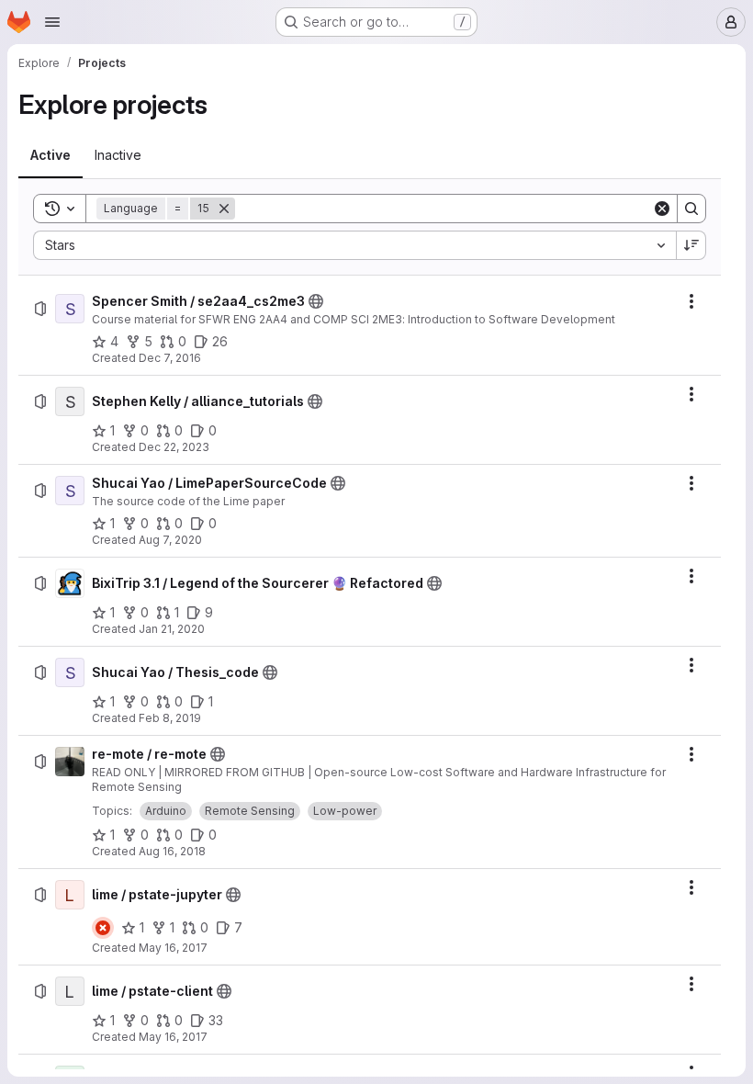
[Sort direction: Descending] (691, 245)
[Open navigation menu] (52, 22)
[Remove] (224, 209)
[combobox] (354, 245)
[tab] (50, 155)
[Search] (691, 208)
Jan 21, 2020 (172, 629)
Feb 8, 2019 (170, 718)
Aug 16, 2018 (172, 851)
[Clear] (662, 209)
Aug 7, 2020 (170, 540)
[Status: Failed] (103, 928)
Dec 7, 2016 (170, 358)
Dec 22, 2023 (174, 447)
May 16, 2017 (173, 947)
